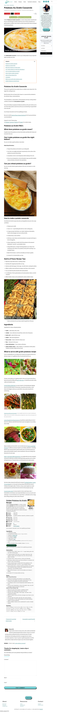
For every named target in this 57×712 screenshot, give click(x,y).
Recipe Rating (7, 655)
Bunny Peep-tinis (20, 380)
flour (14, 539)
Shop (39, 1)
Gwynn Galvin (16, 526)
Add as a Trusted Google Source (25, 17)
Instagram (12, 122)
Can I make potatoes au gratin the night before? (15, 69)
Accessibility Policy (4, 706)
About (25, 1)
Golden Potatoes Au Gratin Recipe (12, 81)
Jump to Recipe (14, 17)
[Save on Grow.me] (21, 14)
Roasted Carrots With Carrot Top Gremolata (10, 413)
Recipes (20, 1)
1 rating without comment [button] (20, 643)
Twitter (21, 122)
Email (5, 682)
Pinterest (16, 122)
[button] (29, 508)
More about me (46, 29)
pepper (14, 536)
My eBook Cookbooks (32, 1)
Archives (21, 703)
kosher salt (15, 535)
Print (31, 507)
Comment (6, 659)
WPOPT (41, 709)
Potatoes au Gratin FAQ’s (10, 65)
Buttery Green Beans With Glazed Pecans (12, 456)
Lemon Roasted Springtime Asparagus (12, 420)
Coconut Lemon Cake (8, 491)
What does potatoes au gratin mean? (13, 67)
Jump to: (7, 61)
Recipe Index (22, 706)
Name (5, 677)
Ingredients (8, 77)
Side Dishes (12, 5)
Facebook (7, 122)
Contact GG (39, 703)
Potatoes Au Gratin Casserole (11, 63)
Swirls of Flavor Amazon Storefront (19, 115)
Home (15, 1)
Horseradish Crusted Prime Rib (28, 619)
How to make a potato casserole (12, 73)
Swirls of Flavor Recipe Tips (11, 75)
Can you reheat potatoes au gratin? (13, 71)
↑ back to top (28, 697)
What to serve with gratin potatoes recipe (14, 79)
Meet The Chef (4, 703)
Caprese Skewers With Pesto (9, 385)
